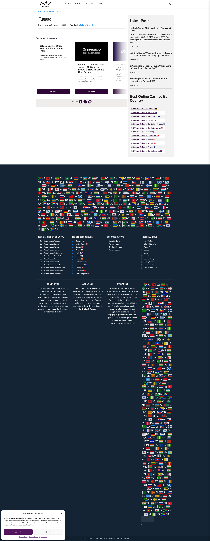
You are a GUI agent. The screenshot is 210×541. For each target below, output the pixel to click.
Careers (146, 253)
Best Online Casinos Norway (50, 259)
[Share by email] (90, 101)
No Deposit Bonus (115, 247)
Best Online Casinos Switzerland (51, 265)
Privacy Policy (33, 537)
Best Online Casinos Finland (49, 247)
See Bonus (53, 91)
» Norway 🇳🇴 (79, 268)
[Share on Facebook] (80, 101)
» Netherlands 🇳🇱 (81, 262)
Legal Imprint (43, 537)
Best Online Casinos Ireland (49, 250)
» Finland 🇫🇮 (79, 256)
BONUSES (79, 4)
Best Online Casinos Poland (49, 262)
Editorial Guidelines (150, 244)
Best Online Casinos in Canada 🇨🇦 (143, 120)
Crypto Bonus (114, 244)
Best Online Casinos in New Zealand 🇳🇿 (145, 116)
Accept (18, 532)
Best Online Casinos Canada (49, 244)
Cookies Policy (149, 259)
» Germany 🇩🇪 (79, 241)
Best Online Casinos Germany (50, 274)
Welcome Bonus (114, 250)
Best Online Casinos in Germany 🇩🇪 (144, 109)
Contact (146, 250)
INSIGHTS (90, 4)
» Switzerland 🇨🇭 (80, 271)
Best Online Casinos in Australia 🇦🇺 (144, 113)
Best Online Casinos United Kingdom (52, 268)
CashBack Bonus (115, 241)
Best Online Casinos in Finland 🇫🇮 (143, 147)
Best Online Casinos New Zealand (51, 256)
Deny (48, 532)
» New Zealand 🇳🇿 (81, 265)
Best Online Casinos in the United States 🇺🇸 (147, 128)
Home (39, 11)
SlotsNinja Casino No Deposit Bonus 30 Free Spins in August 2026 (149, 80)
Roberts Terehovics (87, 25)
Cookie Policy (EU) (150, 268)
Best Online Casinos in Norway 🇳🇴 (143, 143)
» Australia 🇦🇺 (79, 253)
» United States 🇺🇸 (81, 244)
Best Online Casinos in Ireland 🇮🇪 (143, 132)
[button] (61, 513)
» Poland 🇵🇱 (79, 250)
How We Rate (148, 241)
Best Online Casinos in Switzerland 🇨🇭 (145, 136)
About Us (147, 247)
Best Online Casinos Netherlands (51, 253)
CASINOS (67, 4)
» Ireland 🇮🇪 (79, 259)
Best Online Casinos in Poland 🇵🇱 (143, 139)
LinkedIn (147, 256)
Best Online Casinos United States (52, 271)
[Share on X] (85, 101)
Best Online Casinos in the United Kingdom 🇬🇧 (148, 124)
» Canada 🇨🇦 (79, 247)
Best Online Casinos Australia (50, 241)
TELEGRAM (101, 4)
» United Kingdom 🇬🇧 (82, 274)
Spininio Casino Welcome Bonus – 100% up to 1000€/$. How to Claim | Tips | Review (151, 54)
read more (133, 47)
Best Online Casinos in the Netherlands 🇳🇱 (146, 151)
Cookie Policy (23, 537)
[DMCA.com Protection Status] (156, 519)
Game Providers (49, 11)
